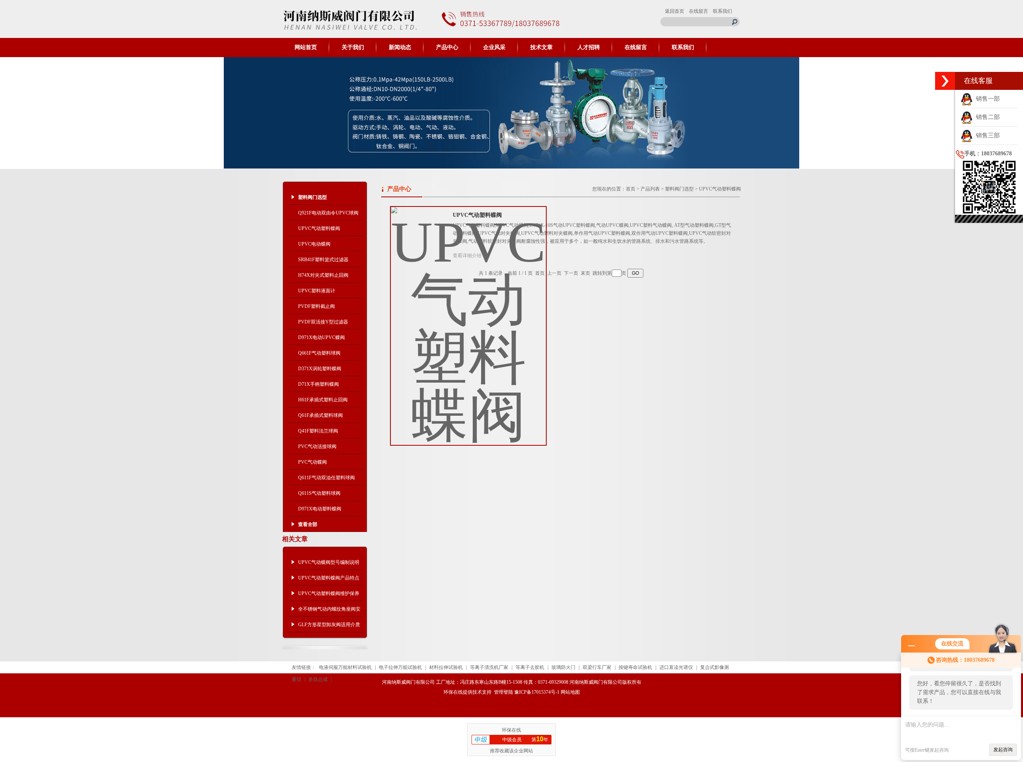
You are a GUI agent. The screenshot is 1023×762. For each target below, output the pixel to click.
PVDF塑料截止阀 (316, 306)
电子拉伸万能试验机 (400, 667)
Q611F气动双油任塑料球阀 (326, 477)
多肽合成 (318, 679)
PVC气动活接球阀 (317, 446)
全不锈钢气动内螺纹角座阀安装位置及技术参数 (329, 611)
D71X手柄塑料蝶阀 (318, 384)
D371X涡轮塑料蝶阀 (319, 368)
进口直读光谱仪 (676, 667)
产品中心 (447, 47)
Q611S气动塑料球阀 (319, 493)
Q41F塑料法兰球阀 (318, 431)
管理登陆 (503, 692)
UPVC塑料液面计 (316, 291)
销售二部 (986, 117)
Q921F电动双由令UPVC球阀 (328, 213)
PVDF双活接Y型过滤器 (323, 322)
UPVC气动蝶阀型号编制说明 (328, 562)
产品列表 (650, 189)
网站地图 (570, 692)
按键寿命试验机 (635, 667)
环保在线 (453, 692)
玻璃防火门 (563, 667)
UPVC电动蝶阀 (314, 244)
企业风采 (494, 47)
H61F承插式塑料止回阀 (323, 400)
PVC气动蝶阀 (312, 462)
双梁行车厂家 (597, 667)
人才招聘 (588, 47)
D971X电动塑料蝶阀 (319, 509)
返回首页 (674, 11)
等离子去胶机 (529, 667)
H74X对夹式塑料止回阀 (323, 275)
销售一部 (986, 98)
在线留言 (698, 11)
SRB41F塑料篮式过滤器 (323, 259)
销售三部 (986, 135)
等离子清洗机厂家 (489, 667)
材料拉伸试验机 (446, 667)
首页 (630, 189)
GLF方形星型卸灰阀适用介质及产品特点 (329, 627)
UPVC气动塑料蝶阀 (319, 228)
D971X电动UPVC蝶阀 (321, 337)
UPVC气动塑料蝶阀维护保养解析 (328, 596)
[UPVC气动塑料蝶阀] (468, 319)
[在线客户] (945, 81)
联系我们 (722, 11)
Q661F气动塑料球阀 (319, 353)
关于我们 (353, 47)
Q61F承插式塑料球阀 (320, 415)
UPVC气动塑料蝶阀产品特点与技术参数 (328, 580)
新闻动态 (400, 47)
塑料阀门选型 (679, 189)
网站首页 (306, 47)
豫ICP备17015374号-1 (536, 692)
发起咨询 (1003, 749)
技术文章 (541, 47)
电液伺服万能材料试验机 (345, 667)
